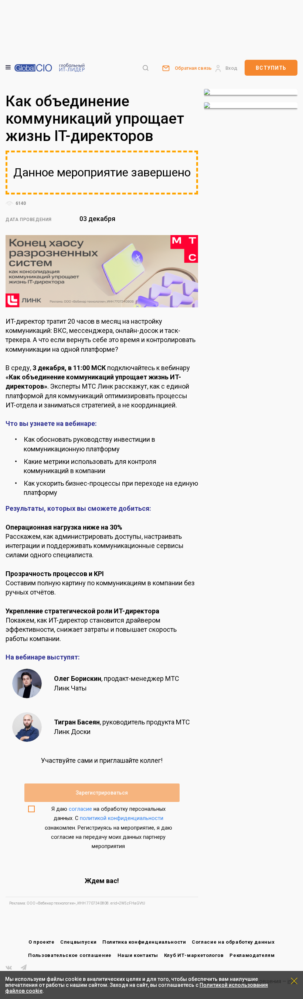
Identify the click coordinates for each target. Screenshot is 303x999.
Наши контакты (138, 955)
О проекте (41, 942)
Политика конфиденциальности (144, 942)
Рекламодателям (252, 955)
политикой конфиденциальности (121, 818)
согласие (80, 809)
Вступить (271, 68)
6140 (20, 203)
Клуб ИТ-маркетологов (194, 955)
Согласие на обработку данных (233, 942)
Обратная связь (193, 68)
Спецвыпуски (78, 942)
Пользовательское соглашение (70, 955)
